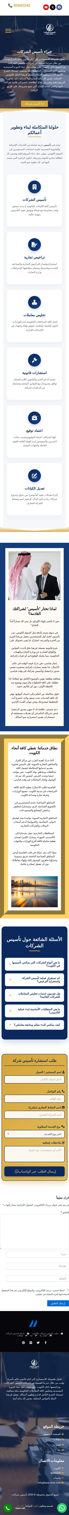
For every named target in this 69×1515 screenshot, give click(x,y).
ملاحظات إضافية (52, 1142)
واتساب (20, 1505)
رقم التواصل (54, 1091)
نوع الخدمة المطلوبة (49, 1126)
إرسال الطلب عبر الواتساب (37, 1171)
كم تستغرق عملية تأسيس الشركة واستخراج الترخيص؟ (41, 980)
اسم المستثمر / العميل (49, 1072)
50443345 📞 (19, 5)
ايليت (35, 1505)
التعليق (65, 1212)
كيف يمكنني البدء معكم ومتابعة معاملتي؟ (37, 1024)
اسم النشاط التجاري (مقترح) (45, 1107)
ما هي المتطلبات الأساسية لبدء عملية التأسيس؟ (39, 1011)
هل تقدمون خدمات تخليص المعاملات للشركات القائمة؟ (39, 995)
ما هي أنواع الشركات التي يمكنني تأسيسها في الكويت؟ (36, 964)
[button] (62, 1508)
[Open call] (7, 1508)
